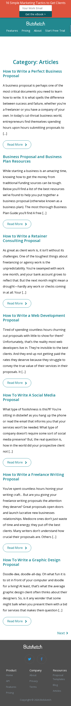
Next (61, 633)
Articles (57, 690)
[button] (35, 9)
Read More (15, 144)
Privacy (34, 681)
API (8, 681)
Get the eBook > (35, 14)
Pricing (26, 30)
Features (12, 30)
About (38, 30)
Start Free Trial (55, 30)
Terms (33, 687)
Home (9, 675)
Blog (55, 685)
